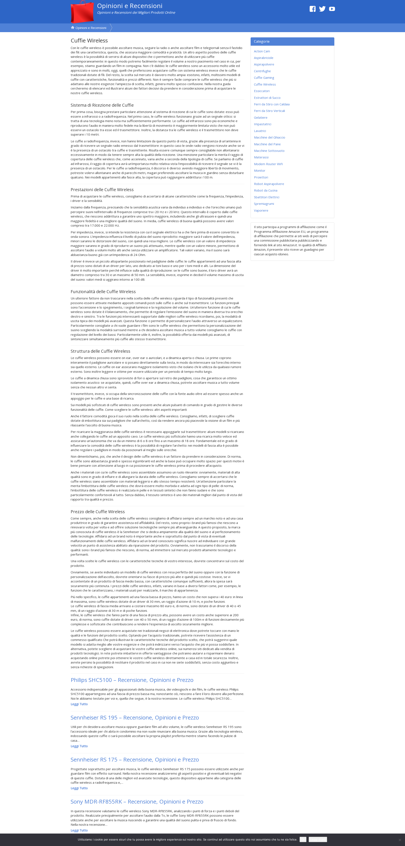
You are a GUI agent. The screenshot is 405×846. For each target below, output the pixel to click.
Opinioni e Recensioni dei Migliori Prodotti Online (136, 12)
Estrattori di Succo (267, 97)
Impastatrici (262, 124)
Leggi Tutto (79, 704)
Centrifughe (262, 71)
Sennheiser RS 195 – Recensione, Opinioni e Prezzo (135, 717)
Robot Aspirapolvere (269, 184)
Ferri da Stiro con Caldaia (272, 104)
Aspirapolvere (264, 64)
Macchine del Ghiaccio (269, 137)
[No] (400, 840)
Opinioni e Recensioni (129, 5)
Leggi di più (317, 839)
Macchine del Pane (267, 144)
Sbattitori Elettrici (266, 197)
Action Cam (262, 51)
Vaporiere (261, 210)
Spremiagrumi (264, 203)
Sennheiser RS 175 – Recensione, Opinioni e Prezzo (135, 759)
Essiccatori (262, 91)
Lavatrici (260, 131)
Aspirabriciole (263, 58)
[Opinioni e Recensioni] (82, 11)
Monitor (259, 170)
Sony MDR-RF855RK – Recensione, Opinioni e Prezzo (137, 801)
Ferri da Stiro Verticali (269, 111)
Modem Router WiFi (268, 164)
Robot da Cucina (265, 190)
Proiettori (261, 177)
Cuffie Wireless (265, 84)
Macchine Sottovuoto (269, 150)
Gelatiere (260, 117)
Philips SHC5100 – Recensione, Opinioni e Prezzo (132, 680)
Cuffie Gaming (264, 77)
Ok (303, 839)
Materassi (261, 157)
